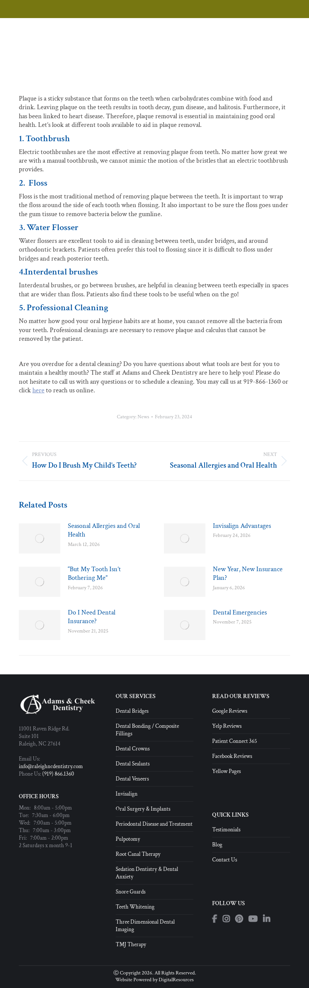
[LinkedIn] (266, 919)
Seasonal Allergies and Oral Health (104, 530)
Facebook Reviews (232, 756)
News (143, 416)
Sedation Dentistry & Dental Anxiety (147, 873)
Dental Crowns (133, 748)
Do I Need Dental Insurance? (91, 616)
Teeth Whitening (135, 906)
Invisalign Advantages (242, 525)
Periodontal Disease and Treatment (154, 824)
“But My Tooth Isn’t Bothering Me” (94, 573)
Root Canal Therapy (138, 854)
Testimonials (226, 829)
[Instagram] (226, 919)
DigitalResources (176, 979)
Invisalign (127, 793)
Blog (217, 844)
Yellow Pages (226, 771)
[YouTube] (253, 919)
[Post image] (39, 538)
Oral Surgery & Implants (143, 809)
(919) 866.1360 (58, 774)
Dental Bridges (132, 711)
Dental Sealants (133, 763)
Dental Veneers (132, 778)
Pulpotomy (128, 839)
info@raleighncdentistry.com (51, 766)
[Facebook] (214, 919)
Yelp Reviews (227, 726)
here (38, 390)
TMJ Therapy (131, 944)
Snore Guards (130, 891)
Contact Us (224, 859)
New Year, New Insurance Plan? (248, 573)
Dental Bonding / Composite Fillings (147, 730)
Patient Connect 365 (234, 741)
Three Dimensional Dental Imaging (145, 925)
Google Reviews (229, 711)
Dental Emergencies (240, 612)
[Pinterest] (239, 919)
